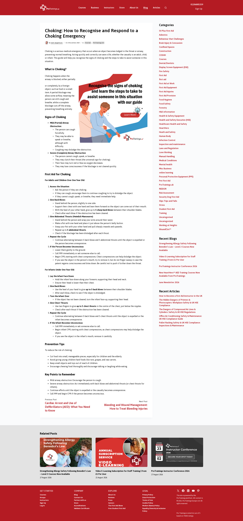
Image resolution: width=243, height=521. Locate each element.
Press (110, 500)
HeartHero (164, 128)
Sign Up (198, 9)
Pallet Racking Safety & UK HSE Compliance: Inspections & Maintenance (179, 324)
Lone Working (165, 152)
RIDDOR (162, 189)
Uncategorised (166, 217)
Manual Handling (167, 156)
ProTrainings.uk (98, 43)
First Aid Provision (167, 95)
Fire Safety (164, 71)
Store (122, 7)
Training (163, 213)
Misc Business (165, 168)
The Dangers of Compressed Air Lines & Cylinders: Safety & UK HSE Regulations (177, 310)
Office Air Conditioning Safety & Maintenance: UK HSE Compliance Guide (180, 317)
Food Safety (164, 104)
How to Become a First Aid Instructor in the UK (180, 296)
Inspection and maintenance (172, 144)
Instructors (109, 7)
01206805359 (197, 4)
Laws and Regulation (168, 148)
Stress (162, 205)
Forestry (163, 108)
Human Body (165, 136)
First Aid (87, 43)
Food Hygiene (165, 100)
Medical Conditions (168, 160)
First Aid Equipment (168, 87)
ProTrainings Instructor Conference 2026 (178, 266)
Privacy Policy (147, 495)
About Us (134, 7)
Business (95, 7)
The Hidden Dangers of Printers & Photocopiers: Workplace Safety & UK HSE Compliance (178, 303)
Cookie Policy (147, 503)
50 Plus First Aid (166, 31)
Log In (42, 506)
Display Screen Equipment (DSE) (173, 67)
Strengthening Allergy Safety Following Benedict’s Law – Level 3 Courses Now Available (177, 246)
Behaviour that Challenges (171, 39)
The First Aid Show (115, 506)
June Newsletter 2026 (169, 282)
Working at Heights (168, 225)
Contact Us (78, 497)
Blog (145, 7)
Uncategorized (166, 221)
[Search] (166, 8)
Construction (165, 51)
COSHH (162, 55)
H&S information (167, 112)
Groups (42, 497)
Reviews (111, 497)
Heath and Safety (167, 132)
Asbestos (163, 35)
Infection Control (167, 140)
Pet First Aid (164, 181)
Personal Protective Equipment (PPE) (176, 176)
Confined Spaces (166, 47)
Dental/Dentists (166, 63)
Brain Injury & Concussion (170, 43)
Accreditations (80, 506)
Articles (156, 7)
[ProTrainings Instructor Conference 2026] (177, 452)
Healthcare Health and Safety (173, 124)
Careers (111, 503)
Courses (82, 7)
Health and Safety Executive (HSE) (175, 120)
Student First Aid (167, 209)
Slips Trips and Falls (168, 201)
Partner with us (80, 500)
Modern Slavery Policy (150, 506)
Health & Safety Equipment (171, 116)
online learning (166, 172)
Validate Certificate (81, 508)
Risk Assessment (166, 193)
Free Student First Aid (116, 508)
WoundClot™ (165, 229)
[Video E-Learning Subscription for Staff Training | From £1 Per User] (121, 452)
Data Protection (148, 497)
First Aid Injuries (166, 91)
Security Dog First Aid (169, 197)
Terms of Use (147, 500)
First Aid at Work (166, 83)
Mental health (165, 164)
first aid (162, 79)
